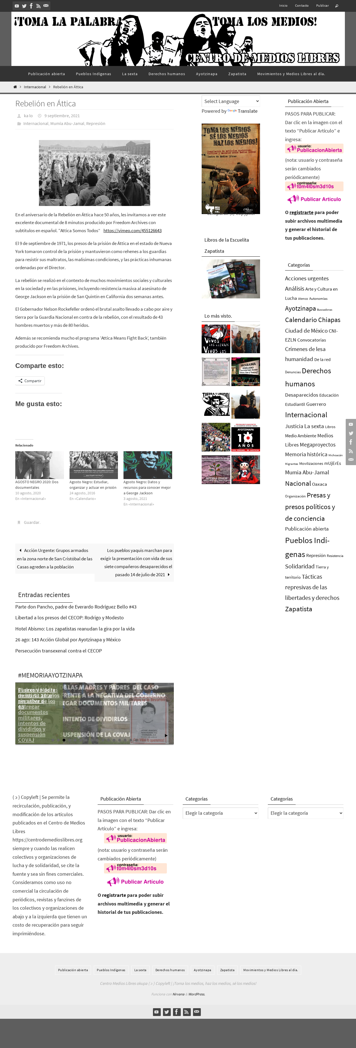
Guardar (31, 522)
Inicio (283, 5)
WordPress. (196, 994)
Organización (295, 496)
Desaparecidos (301, 394)
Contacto (302, 5)
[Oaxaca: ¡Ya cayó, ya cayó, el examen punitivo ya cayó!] (216, 439)
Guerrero (316, 404)
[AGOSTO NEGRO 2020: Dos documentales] (39, 465)
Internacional (35, 87)
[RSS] (38, 5)
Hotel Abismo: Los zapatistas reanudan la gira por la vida (75, 628)
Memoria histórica (306, 454)
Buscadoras (324, 309)
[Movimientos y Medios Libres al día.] (245, 406)
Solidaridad (300, 566)
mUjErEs (332, 463)
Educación (329, 395)
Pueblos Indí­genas (111, 970)
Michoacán (335, 455)
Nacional (298, 483)
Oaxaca (319, 484)
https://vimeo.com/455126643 (132, 230)
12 (114, 740)
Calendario (301, 319)
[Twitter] (24, 5)
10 (103, 740)
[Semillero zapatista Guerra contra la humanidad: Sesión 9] (216, 471)
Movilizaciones (311, 463)
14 (125, 740)
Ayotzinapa (300, 308)
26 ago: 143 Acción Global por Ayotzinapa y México (68, 639)
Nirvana (178, 994)
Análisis (294, 288)
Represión (95, 123)
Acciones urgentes (307, 278)
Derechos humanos (170, 970)
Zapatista (298, 609)
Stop (170, 735)
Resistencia (335, 555)
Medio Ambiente (300, 436)
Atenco (303, 298)
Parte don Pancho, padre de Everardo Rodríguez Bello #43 (76, 606)
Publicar (322, 5)
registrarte (301, 212)
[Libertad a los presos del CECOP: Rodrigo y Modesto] (245, 340)
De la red (322, 359)
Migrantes (291, 464)
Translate (248, 111)
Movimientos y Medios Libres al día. (270, 970)
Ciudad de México (306, 330)
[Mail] (45, 5)
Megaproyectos (317, 444)
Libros (330, 426)
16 (136, 740)
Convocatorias (311, 340)
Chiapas (329, 320)
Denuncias (293, 372)
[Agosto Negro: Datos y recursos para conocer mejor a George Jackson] (147, 465)
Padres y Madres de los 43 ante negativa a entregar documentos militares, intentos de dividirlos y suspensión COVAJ (38, 714)
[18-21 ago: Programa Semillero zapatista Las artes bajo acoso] (245, 373)
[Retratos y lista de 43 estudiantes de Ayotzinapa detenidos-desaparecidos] (216, 340)
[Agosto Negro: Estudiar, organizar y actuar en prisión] (94, 465)
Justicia (294, 426)
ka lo (28, 115)
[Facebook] (31, 5)
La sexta (314, 426)
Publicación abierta (307, 529)
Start (166, 735)
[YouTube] (17, 5)
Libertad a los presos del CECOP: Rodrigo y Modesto (69, 617)
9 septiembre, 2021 (62, 115)
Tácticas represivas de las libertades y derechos (312, 587)
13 (119, 740)
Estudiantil (295, 404)
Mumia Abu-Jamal (67, 123)
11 (108, 740)
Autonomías (318, 298)
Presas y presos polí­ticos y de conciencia (310, 507)
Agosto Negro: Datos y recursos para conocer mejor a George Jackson (147, 487)
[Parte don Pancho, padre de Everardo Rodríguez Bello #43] (216, 373)
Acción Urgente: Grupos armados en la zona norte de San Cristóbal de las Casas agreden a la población (54, 558)
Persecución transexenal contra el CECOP (58, 650)
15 (130, 740)
